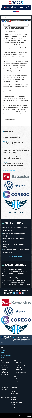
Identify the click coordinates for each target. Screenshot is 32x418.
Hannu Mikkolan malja (6, 372)
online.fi (29, 416)
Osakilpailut (17, 360)
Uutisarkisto (10, 171)
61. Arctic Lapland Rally (19, 364)
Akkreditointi (16, 378)
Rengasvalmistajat (14, 393)
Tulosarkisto (4, 391)
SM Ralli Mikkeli (17, 362)
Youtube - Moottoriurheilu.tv (7, 355)
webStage (18, 415)
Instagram (3, 354)
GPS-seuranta (4, 367)
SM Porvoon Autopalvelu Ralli (20, 372)
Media (15, 376)
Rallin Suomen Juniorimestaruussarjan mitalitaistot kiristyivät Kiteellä (16, 151)
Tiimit (2, 364)
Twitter (2, 352)
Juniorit (13, 397)
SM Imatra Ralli (17, 367)
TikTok (2, 357)
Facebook (3, 350)
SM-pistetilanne (4, 387)
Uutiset (15, 380)
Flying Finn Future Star (6, 371)
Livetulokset (4, 389)
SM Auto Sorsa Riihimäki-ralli (20, 365)
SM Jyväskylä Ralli (18, 369)
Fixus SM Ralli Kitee (18, 371)
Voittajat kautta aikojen (6, 374)
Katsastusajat (4, 369)
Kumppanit (13, 391)
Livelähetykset (13, 387)
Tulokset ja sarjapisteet (16, 402)
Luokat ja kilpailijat (5, 362)
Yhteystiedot (5, 397)
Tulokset (3, 386)
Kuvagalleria (16, 381)
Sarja (3, 360)
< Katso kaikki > (16, 257)
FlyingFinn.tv (14, 386)
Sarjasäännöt (4, 365)
